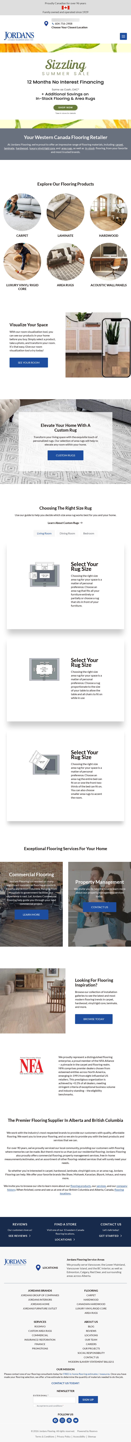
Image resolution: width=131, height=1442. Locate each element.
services (101, 1185)
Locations (63, 1239)
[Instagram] (62, 1420)
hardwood (22, 148)
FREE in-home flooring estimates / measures (86, 1373)
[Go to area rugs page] (65, 267)
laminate (9, 148)
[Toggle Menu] (123, 36)
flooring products (80, 1185)
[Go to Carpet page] (22, 215)
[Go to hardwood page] (109, 215)
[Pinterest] (69, 1420)
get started (109, 1235)
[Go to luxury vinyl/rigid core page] (22, 267)
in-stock (90, 148)
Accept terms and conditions (50, 1406)
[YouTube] (75, 1420)
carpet (119, 144)
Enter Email (40, 1395)
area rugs (66, 148)
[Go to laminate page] (65, 215)
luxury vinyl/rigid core (42, 148)
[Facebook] (55, 1420)
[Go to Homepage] (15, 1262)
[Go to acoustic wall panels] (109, 267)
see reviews (18, 1235)
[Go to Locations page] (46, 1268)
